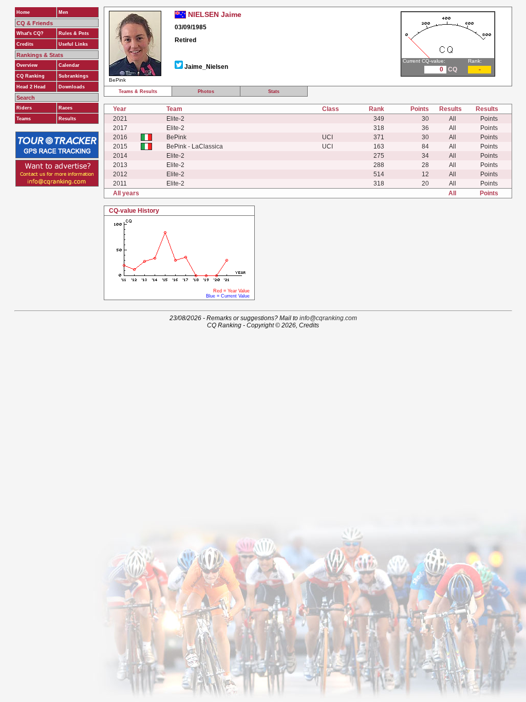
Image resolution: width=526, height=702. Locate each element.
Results (67, 118)
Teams (23, 118)
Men (63, 12)
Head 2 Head (31, 86)
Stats (273, 91)
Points (489, 118)
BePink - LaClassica (194, 146)
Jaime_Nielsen (206, 66)
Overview (26, 65)
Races (65, 107)
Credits (24, 44)
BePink (176, 137)
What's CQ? (30, 33)
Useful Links (73, 44)
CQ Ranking (30, 76)
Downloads (72, 86)
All (452, 118)
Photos (206, 91)
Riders (24, 107)
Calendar (69, 65)
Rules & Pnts (74, 33)
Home (23, 12)
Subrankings (73, 76)
